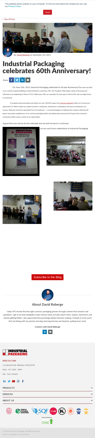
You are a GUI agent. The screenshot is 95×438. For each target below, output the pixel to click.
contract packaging (66, 103)
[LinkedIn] (4, 381)
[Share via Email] (27, 79)
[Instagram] (18, 381)
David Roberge (23, 55)
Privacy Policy (14, 6)
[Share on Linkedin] (22, 79)
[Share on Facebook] (11, 79)
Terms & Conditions (10, 434)
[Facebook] (23, 381)
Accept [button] (47, 12)
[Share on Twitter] (16, 79)
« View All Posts (9, 19)
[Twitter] (9, 381)
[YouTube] (13, 381)
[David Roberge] (7, 52)
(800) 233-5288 (9, 361)
